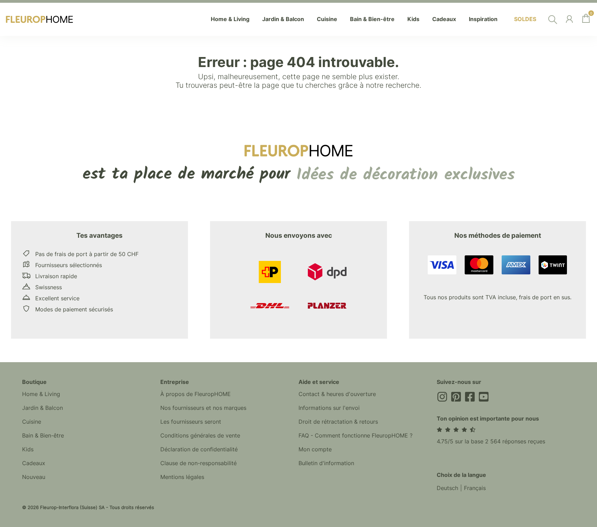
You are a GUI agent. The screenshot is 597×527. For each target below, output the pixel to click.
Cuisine (31, 421)
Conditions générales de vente (200, 435)
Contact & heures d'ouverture (337, 393)
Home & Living (41, 393)
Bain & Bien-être (43, 435)
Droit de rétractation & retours (338, 421)
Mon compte (315, 449)
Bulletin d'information (326, 463)
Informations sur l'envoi (329, 407)
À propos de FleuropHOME (195, 393)
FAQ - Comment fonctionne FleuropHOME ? (355, 435)
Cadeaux (33, 463)
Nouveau (33, 476)
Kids (28, 449)
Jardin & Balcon (42, 407)
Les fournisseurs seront (190, 421)
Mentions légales (182, 476)
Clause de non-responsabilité (198, 463)
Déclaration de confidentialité (199, 449)
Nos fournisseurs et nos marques (203, 407)
